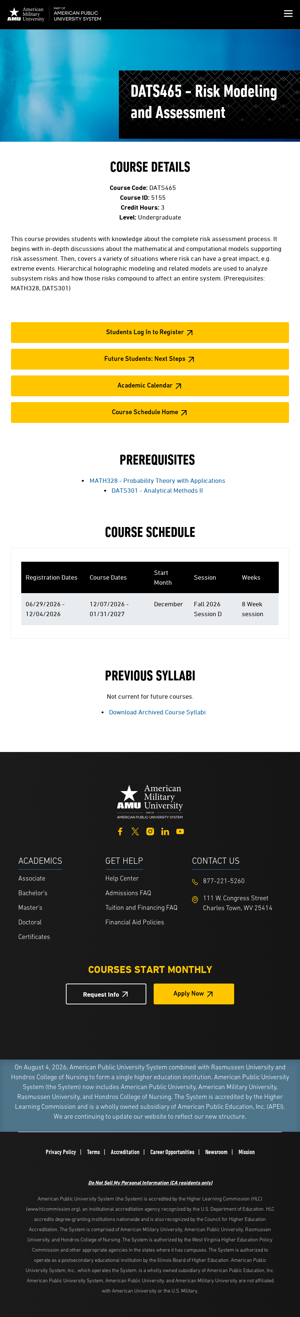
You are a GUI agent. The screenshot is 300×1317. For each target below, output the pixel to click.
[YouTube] (180, 831)
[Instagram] (150, 831)
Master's (30, 908)
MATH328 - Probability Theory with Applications (157, 480)
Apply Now (188, 994)
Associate (31, 879)
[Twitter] (135, 831)
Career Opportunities (172, 1152)
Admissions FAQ (128, 893)
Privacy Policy (61, 1152)
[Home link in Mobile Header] (54, 14)
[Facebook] (120, 831)
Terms (93, 1152)
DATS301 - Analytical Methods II (157, 490)
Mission (247, 1152)
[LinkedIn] (165, 831)
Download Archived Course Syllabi (157, 712)
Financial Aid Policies (134, 923)
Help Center (122, 879)
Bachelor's (33, 893)
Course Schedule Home (145, 412)
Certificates (34, 937)
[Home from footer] (150, 801)
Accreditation (125, 1152)
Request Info (101, 994)
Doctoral (30, 923)
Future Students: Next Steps (144, 359)
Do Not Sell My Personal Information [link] (150, 1182)
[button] (288, 14)
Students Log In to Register (145, 332)
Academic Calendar (145, 386)
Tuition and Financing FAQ (141, 908)
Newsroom (216, 1152)
